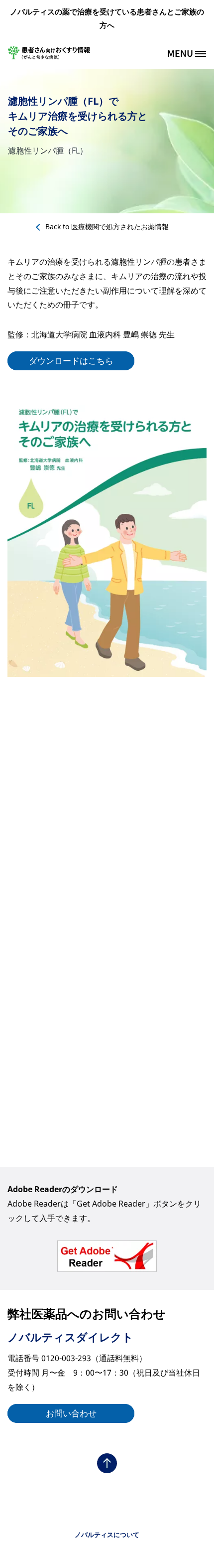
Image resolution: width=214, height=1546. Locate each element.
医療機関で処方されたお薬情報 (107, 226)
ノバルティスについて (107, 1535)
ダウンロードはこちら (71, 360)
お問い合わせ (71, 1413)
